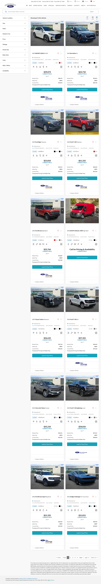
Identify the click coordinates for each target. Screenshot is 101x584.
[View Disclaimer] (46, 66)
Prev (64, 557)
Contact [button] (77, 5)
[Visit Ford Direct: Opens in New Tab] (51, 580)
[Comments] (61, 67)
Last (86, 557)
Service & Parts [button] (61, 5)
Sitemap (21, 578)
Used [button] (45, 5)
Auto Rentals (91, 5)
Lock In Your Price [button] (47, 89)
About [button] (83, 5)
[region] (47, 82)
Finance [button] (69, 5)
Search (91, 11)
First (59, 557)
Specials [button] (51, 5)
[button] (62, 33)
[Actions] (61, 53)
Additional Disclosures (32, 578)
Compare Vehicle (39, 104)
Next (81, 557)
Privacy (25, 578)
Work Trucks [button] (37, 5)
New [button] (30, 5)
